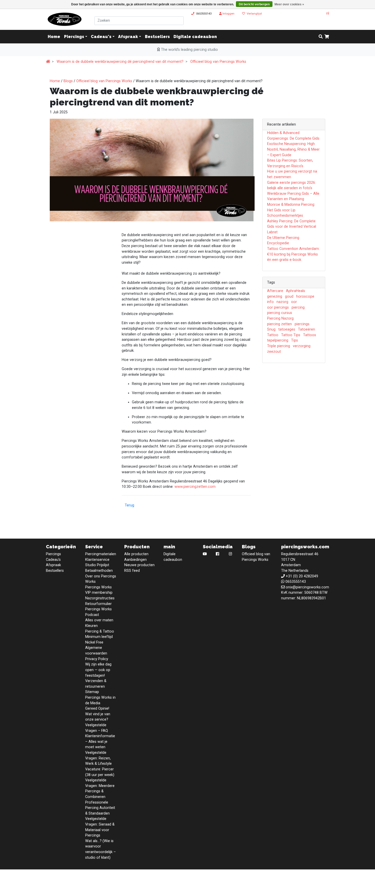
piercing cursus (279, 313)
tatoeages (286, 329)
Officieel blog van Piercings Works (218, 61)
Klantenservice (97, 559)
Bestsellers (157, 36)
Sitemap (92, 692)
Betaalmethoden (99, 570)
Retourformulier (98, 604)
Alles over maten (99, 620)
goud (289, 296)
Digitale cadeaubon (195, 36)
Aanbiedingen (135, 559)
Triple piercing (278, 346)
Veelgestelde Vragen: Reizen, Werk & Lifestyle (98, 758)
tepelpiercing (277, 340)
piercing (298, 307)
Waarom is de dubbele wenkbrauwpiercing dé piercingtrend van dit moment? (120, 61)
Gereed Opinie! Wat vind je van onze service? (97, 714)
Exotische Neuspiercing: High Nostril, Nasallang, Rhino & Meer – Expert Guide (293, 149)
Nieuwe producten (139, 565)
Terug (129, 505)
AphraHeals (295, 291)
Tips (294, 340)
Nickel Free (94, 642)
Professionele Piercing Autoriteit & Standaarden (100, 808)
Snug (271, 329)
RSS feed (132, 570)
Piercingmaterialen (100, 554)
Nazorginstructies (100, 598)
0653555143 (203, 13)
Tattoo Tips (290, 335)
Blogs (68, 81)
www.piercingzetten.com (195, 486)
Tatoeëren (306, 329)
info (270, 302)
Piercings (74, 36)
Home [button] (54, 36)
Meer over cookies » (289, 4)
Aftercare (275, 291)
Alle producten (136, 554)
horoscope (305, 296)
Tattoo (272, 335)
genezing (274, 296)
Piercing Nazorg (280, 318)
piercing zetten (279, 324)
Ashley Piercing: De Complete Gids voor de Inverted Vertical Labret (291, 226)
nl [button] (327, 13)
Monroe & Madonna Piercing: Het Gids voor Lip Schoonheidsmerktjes (291, 210)
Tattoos (309, 335)
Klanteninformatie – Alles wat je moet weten (100, 741)
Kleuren (91, 626)
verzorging (301, 346)
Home (55, 81)
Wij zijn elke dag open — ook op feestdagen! (98, 669)
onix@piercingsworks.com (307, 587)
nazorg (282, 302)
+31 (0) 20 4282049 (302, 576)
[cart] (326, 37)
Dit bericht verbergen (254, 4)
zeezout (274, 351)
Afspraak (128, 36)
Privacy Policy (96, 659)
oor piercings (278, 307)
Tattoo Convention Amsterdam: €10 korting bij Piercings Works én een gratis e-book (293, 254)
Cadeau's (101, 36)
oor (294, 302)
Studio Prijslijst (97, 565)
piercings (302, 324)
